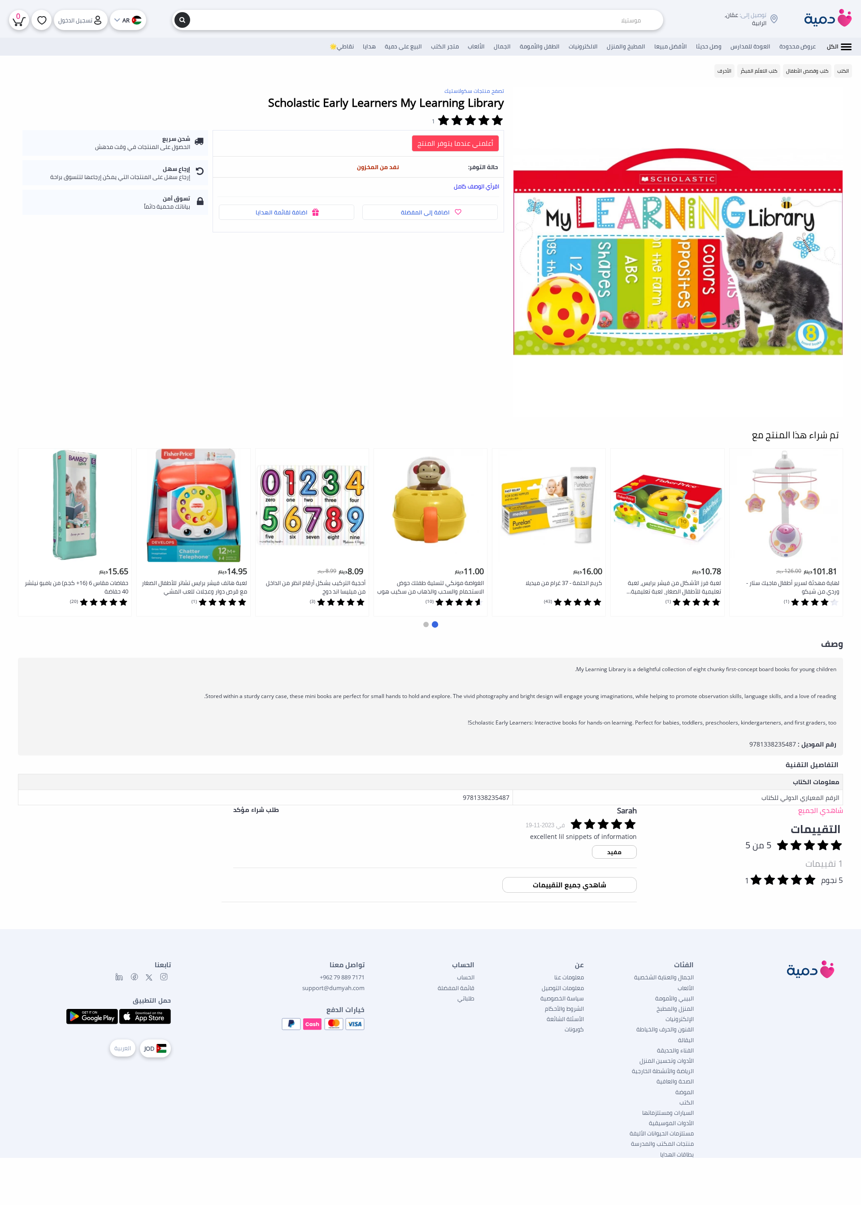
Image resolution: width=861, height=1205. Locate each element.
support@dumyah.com (333, 988)
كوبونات (574, 1029)
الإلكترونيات (679, 1019)
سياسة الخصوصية (562, 998)
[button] (435, 624)
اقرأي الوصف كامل (476, 186)
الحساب (465, 977)
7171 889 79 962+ (342, 977)
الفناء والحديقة (675, 1050)
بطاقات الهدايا (677, 1154)
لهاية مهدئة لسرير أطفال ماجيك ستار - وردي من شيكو (792, 587)
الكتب (686, 1102)
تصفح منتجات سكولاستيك (474, 91)
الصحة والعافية (675, 1081)
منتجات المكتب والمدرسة (662, 1144)
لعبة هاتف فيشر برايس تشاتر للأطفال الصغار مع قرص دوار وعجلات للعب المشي (194, 587)
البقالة (686, 1040)
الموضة (684, 1092)
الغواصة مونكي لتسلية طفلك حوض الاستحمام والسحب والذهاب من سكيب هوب (430, 587)
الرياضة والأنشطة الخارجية (663, 1071)
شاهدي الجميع (820, 810)
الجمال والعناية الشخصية (664, 977)
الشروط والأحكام (564, 1008)
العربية (122, 1048)
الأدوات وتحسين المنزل (666, 1061)
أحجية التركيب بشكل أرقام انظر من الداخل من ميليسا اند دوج (315, 587)
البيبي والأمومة (674, 998)
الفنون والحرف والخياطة (665, 1029)
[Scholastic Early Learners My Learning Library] (678, 252)
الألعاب (686, 988)
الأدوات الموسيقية (671, 1123)
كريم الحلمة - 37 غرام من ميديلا (564, 583)
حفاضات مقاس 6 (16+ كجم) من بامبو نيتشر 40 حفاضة (76, 587)
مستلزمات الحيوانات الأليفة (662, 1133)
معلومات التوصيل (563, 988)
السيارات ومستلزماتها (668, 1113)
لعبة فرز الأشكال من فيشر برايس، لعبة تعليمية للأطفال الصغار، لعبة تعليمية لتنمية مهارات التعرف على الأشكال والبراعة (668, 587)
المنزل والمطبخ (675, 1008)
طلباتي (465, 998)
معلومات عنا (569, 977)
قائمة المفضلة (456, 988)
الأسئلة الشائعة (565, 1019)
